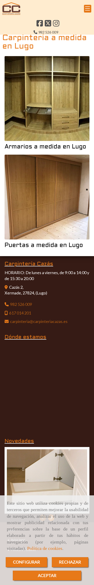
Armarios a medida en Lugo (45, 147)
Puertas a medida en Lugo (44, 245)
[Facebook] (40, 24)
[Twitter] (48, 24)
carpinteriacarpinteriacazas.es (39, 321)
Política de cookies (44, 548)
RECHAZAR (70, 561)
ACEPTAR (47, 575)
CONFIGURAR (26, 561)
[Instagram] (56, 24)
